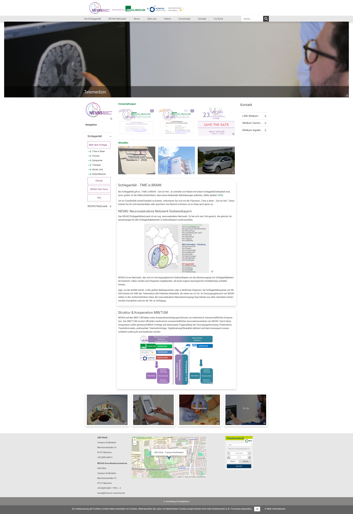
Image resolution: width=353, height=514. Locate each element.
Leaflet (179, 477)
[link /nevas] (99, 111)
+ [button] (135, 439)
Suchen (266, 19)
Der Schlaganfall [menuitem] (92, 18)
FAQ (99, 197)
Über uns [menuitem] (151, 18)
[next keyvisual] (346, 59)
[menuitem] (103, 18)
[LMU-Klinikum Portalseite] (100, 8)
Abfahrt (232, 461)
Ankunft (245, 461)
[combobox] (255, 19)
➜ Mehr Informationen (274, 509)
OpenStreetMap (190, 477)
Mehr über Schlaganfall (100, 145)
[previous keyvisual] (7, 59)
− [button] (135, 443)
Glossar (99, 180)
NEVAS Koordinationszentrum (112, 463)
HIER (220, 195)
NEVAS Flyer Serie (99, 189)
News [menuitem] (137, 18)
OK (257, 509)
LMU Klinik (102, 437)
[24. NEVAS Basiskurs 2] (176, 122)
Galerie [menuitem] (167, 18)
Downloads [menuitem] (184, 18)
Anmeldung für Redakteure (177, 501)
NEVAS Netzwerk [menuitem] (117, 18)
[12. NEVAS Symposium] (136, 122)
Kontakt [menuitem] (202, 18)
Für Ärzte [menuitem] (218, 18)
